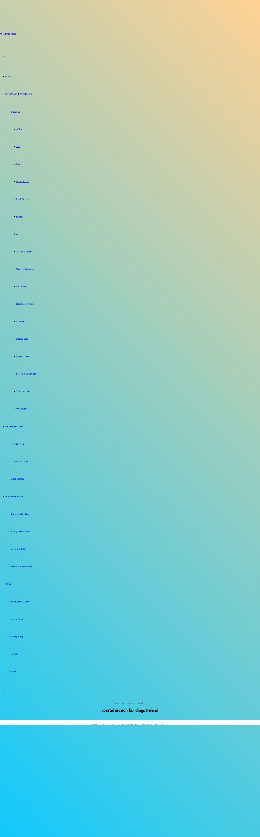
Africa (19, 129)
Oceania (19, 216)
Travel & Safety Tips (20, 514)
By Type (14, 234)
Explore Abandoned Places (18, 94)
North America (22, 181)
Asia (18, 146)
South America (22, 199)
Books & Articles (18, 549)
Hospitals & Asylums (25, 304)
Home (8, 76)
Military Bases (22, 339)
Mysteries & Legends (15, 426)
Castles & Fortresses (25, 269)
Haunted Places (17, 444)
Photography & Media (20, 531)
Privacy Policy (17, 636)
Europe (19, 164)
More (8, 584)
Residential (21, 286)
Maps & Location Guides (21, 566)
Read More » (11, 825)
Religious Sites (22, 356)
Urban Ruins (21, 409)
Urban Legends (17, 479)
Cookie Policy (17, 619)
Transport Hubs (23, 391)
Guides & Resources (14, 496)
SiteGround (159, 724)
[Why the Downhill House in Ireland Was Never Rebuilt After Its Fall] (41, 776)
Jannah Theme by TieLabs (130, 724)
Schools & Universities (26, 374)
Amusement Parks (24, 251)
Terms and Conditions (20, 601)
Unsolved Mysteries (19, 461)
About (13, 671)
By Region (15, 111)
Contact (14, 654)
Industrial (20, 321)
